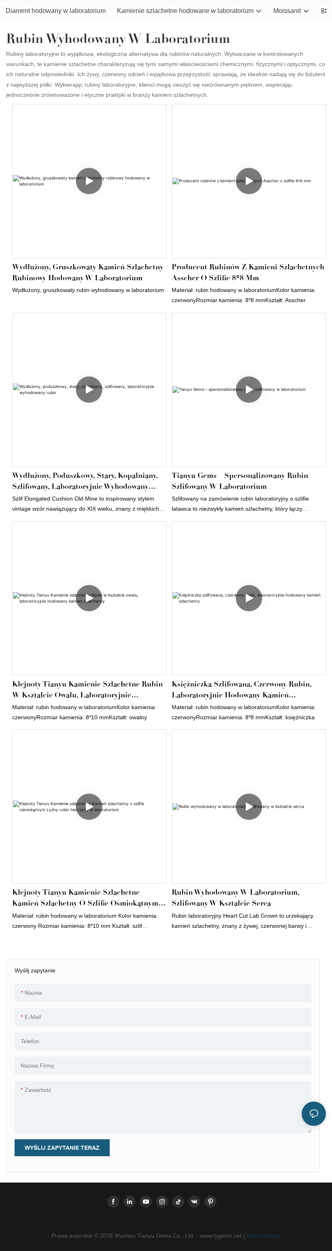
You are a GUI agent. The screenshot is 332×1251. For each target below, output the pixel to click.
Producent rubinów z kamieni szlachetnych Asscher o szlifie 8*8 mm (248, 272)
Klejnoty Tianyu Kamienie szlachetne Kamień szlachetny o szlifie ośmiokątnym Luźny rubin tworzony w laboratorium (85, 898)
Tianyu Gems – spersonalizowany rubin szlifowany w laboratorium (240, 481)
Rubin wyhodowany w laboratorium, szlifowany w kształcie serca (235, 898)
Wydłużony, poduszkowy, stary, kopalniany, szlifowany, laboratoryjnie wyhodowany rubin (84, 481)
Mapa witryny (263, 1235)
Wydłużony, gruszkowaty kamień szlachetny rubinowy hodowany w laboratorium (88, 272)
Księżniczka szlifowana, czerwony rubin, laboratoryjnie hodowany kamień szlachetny (241, 690)
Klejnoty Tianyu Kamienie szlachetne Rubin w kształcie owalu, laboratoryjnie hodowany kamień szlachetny (87, 690)
